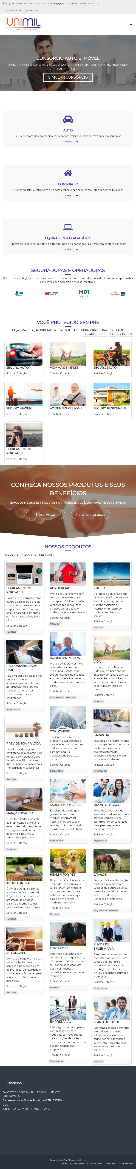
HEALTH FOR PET (63, 874)
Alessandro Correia (77, 1160)
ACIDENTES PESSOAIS (66, 408)
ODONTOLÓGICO (106, 805)
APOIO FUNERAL (18, 883)
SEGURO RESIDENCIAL (110, 408)
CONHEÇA (68, 141)
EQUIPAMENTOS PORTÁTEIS (68, 238)
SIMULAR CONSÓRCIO (68, 77)
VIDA (97, 661)
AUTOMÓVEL (16, 953)
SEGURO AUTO (17, 367)
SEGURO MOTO (105, 367)
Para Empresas (90, 514)
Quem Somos (77, 1163)
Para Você (45, 514)
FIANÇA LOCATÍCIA (19, 813)
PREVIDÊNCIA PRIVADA (23, 743)
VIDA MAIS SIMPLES (64, 367)
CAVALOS (100, 874)
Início (64, 1163)
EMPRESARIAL (60, 1021)
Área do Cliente (94, 1163)
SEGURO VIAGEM (19, 408)
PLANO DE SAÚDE (107, 1022)
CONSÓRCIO (68, 184)
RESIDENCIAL (60, 588)
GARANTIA (101, 735)
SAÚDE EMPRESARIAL (66, 805)
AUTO (68, 130)
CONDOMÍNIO (60, 731)
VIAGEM (99, 588)
